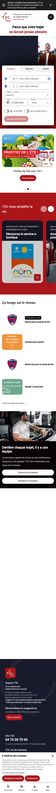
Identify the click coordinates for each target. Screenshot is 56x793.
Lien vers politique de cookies (13, 772)
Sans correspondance (38, 111)
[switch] (7, 111)
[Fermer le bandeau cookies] (53, 756)
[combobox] (33, 78)
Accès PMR (17, 111)
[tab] (11, 69)
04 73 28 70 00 (16, 739)
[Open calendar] (8, 102)
